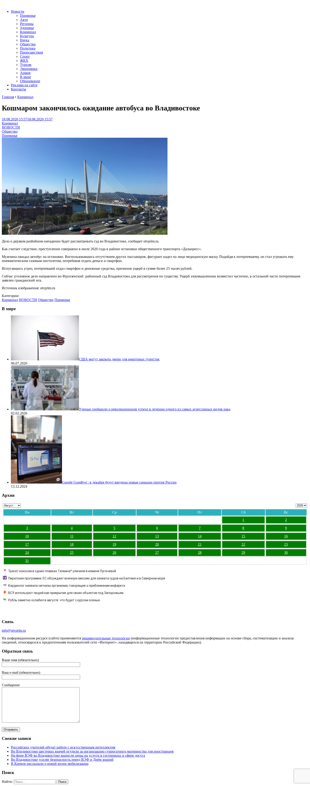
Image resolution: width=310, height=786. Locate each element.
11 (72, 536)
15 (243, 536)
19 (114, 544)
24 (27, 552)
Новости (17, 11)
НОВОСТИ (11, 127)
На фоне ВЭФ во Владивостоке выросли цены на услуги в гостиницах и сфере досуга (78, 755)
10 (27, 536)
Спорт (25, 56)
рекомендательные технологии (106, 638)
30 (286, 552)
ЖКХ (24, 60)
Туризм (25, 65)
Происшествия (31, 52)
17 (27, 544)
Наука (24, 40)
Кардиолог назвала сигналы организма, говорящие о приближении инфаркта (66, 585)
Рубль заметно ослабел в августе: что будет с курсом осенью (54, 600)
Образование (30, 81)
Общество (28, 44)
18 (72, 544)
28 (200, 552)
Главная (8, 97)
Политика (27, 48)
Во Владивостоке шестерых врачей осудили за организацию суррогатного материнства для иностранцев (92, 751)
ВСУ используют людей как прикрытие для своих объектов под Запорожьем (65, 593)
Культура (27, 36)
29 (243, 552)
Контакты (18, 89)
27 (157, 552)
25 (72, 552)
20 (157, 544)
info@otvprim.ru (14, 630)
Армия (25, 73)
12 (114, 536)
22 (243, 544)
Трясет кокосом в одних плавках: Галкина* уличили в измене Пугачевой (62, 571)
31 (27, 561)
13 (157, 536)
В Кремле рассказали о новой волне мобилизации (50, 764)
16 (286, 536)
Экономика (28, 69)
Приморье (28, 15)
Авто (24, 20)
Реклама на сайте (24, 85)
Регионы (27, 24)
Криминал (28, 32)
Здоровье (27, 28)
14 (200, 536)
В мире (25, 77)
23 (286, 544)
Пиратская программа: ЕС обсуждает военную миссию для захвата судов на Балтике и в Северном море (86, 578)
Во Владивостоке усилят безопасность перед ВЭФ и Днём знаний (62, 759)
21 (200, 544)
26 (114, 552)
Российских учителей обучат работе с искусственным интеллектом (63, 747)
